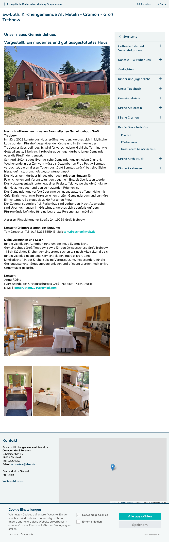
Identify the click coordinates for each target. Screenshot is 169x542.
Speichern (140, 525)
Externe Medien (92, 521)
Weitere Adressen (12, 481)
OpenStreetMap (126, 502)
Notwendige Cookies (95, 514)
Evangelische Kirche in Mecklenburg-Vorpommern (34, 4)
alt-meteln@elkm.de (23, 464)
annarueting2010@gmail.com (35, 288)
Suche (163, 4)
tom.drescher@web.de (79, 231)
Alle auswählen (140, 516)
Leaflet (114, 502)
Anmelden (146, 4)
